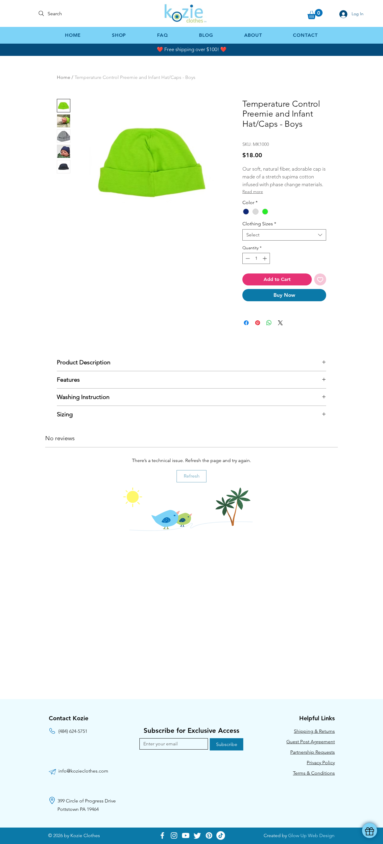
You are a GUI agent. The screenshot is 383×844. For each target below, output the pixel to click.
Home (63, 77)
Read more (252, 191)
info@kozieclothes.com (83, 771)
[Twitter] (197, 835)
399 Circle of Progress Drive (86, 801)
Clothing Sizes (259, 224)
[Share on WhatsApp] (269, 322)
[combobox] (284, 235)
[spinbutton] (256, 258)
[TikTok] (220, 835)
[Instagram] (174, 835)
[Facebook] (162, 835)
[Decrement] (247, 258)
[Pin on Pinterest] (257, 322)
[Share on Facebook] (246, 322)
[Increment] (265, 258)
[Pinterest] (209, 835)
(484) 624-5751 (72, 731)
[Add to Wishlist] (320, 279)
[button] (315, 14)
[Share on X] (280, 322)
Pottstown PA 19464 (78, 809)
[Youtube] (185, 835)
